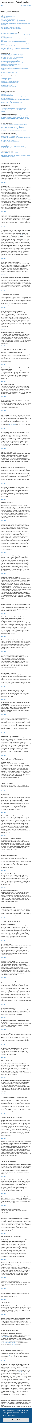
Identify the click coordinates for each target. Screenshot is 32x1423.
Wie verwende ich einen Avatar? (8, 45)
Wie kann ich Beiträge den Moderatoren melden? (11, 66)
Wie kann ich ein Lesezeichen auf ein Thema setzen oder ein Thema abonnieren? (15, 138)
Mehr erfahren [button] (11, 1415)
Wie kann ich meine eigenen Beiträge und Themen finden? (13, 130)
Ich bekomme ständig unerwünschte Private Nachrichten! (13, 108)
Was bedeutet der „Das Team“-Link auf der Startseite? (12, 102)
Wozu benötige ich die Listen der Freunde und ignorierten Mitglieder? (15, 115)
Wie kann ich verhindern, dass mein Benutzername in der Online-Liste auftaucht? (16, 35)
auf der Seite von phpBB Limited (8, 1342)
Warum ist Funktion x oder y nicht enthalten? (10, 153)
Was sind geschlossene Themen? (8, 86)
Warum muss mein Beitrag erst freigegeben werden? (12, 71)
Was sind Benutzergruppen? (7, 95)
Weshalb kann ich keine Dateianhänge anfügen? (11, 64)
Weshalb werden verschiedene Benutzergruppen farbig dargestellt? (15, 99)
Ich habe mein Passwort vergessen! (8, 26)
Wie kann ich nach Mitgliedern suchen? (9, 128)
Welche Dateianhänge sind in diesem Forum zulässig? (12, 146)
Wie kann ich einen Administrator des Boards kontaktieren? (13, 158)
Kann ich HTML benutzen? (6, 78)
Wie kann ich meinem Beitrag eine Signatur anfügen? (12, 57)
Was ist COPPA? (4, 17)
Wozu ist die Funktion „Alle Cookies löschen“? (11, 28)
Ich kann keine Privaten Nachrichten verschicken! (11, 107)
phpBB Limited (12, 424)
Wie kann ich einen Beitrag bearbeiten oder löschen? (12, 55)
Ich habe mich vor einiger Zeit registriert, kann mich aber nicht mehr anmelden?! (15, 24)
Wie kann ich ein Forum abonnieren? (9, 140)
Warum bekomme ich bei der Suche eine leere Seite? (12, 127)
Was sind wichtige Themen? (7, 85)
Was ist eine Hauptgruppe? (7, 101)
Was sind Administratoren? (6, 92)
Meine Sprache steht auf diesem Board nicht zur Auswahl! (13, 41)
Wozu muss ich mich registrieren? (8, 16)
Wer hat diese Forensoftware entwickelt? (9, 152)
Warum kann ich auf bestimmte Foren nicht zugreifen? (12, 62)
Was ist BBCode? (4, 77)
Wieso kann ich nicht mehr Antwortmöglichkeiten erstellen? (13, 60)
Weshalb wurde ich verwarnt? (7, 65)
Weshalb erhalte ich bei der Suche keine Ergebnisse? (12, 126)
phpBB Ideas (11, 1355)
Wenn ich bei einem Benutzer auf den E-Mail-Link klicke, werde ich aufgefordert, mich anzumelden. (15, 49)
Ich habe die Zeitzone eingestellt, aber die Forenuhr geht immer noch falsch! (15, 39)
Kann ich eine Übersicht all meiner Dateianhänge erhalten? (13, 147)
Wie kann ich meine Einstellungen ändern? (10, 33)
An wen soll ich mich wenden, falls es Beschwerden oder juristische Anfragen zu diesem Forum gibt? (15, 156)
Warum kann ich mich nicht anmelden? (9, 21)
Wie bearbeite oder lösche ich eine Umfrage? (10, 61)
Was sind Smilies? (5, 79)
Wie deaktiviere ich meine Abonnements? (9, 141)
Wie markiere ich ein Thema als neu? (9, 72)
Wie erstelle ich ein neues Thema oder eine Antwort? (12, 54)
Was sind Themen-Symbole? (7, 88)
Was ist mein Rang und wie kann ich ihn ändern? (11, 47)
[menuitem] (2, 5)
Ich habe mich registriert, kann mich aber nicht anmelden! (13, 20)
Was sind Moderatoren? (6, 94)
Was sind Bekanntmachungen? (7, 83)
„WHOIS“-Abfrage (19, 1372)
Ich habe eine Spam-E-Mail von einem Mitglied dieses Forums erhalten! (14, 110)
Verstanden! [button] (16, 1420)
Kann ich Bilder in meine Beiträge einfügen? (10, 81)
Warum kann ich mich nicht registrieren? (9, 19)
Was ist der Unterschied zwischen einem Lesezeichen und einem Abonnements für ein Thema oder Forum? (15, 135)
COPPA (22, 235)
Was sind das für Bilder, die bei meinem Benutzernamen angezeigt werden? (15, 43)
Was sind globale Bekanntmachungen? (9, 82)
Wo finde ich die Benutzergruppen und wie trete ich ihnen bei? (14, 96)
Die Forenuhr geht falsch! (6, 37)
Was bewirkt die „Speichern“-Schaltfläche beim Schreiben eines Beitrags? (14, 69)
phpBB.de (23, 424)
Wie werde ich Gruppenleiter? (7, 98)
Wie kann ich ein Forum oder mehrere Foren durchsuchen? (13, 124)
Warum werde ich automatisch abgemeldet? (10, 27)
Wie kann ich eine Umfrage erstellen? (9, 58)
